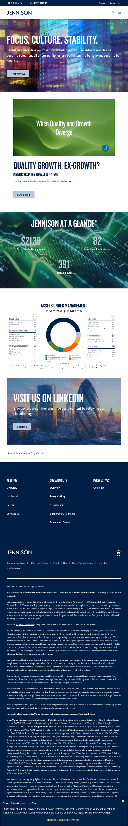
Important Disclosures (25, 625)
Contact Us (115, 3)
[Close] (122, 803)
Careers (102, 3)
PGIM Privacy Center (97, 812)
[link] (118, 553)
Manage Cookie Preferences (62, 819)
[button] (16, 3)
